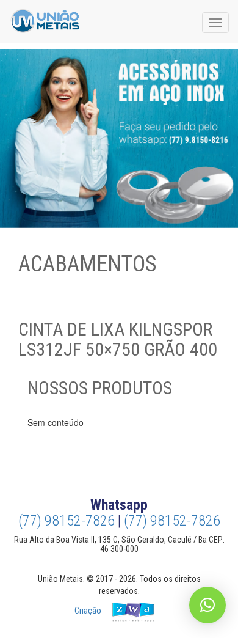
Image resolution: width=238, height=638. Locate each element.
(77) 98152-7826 (66, 520)
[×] (207, 605)
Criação (88, 610)
